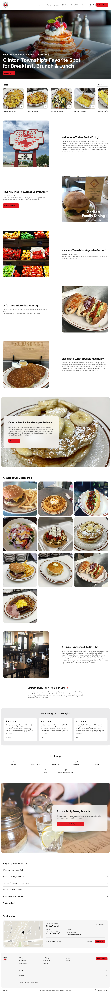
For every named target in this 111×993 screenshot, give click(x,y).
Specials (56, 5)
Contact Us (23, 963)
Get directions (99, 924)
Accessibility (34, 982)
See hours (89, 941)
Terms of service (24, 982)
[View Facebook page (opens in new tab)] (4, 990)
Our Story (47, 5)
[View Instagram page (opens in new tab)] (7, 990)
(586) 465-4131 (71, 932)
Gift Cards (65, 5)
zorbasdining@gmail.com (74, 934)
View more (9, 733)
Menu (40, 5)
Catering (45, 963)
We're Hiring (75, 5)
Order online (100, 941)
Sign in (92, 5)
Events (68, 960)
